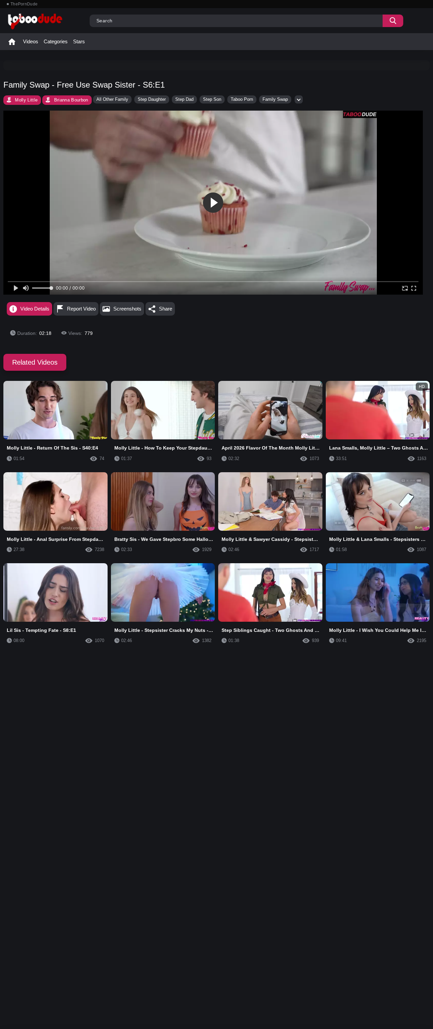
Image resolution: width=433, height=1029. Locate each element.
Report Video (81, 309)
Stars (79, 41)
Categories (56, 41)
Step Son (212, 99)
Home (11, 41)
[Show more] (299, 99)
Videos (30, 41)
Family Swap (275, 99)
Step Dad (184, 99)
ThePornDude (24, 4)
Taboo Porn (242, 99)
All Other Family (112, 99)
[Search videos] (393, 21)
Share (165, 309)
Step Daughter (152, 99)
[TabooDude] (360, 114)
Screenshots (127, 309)
